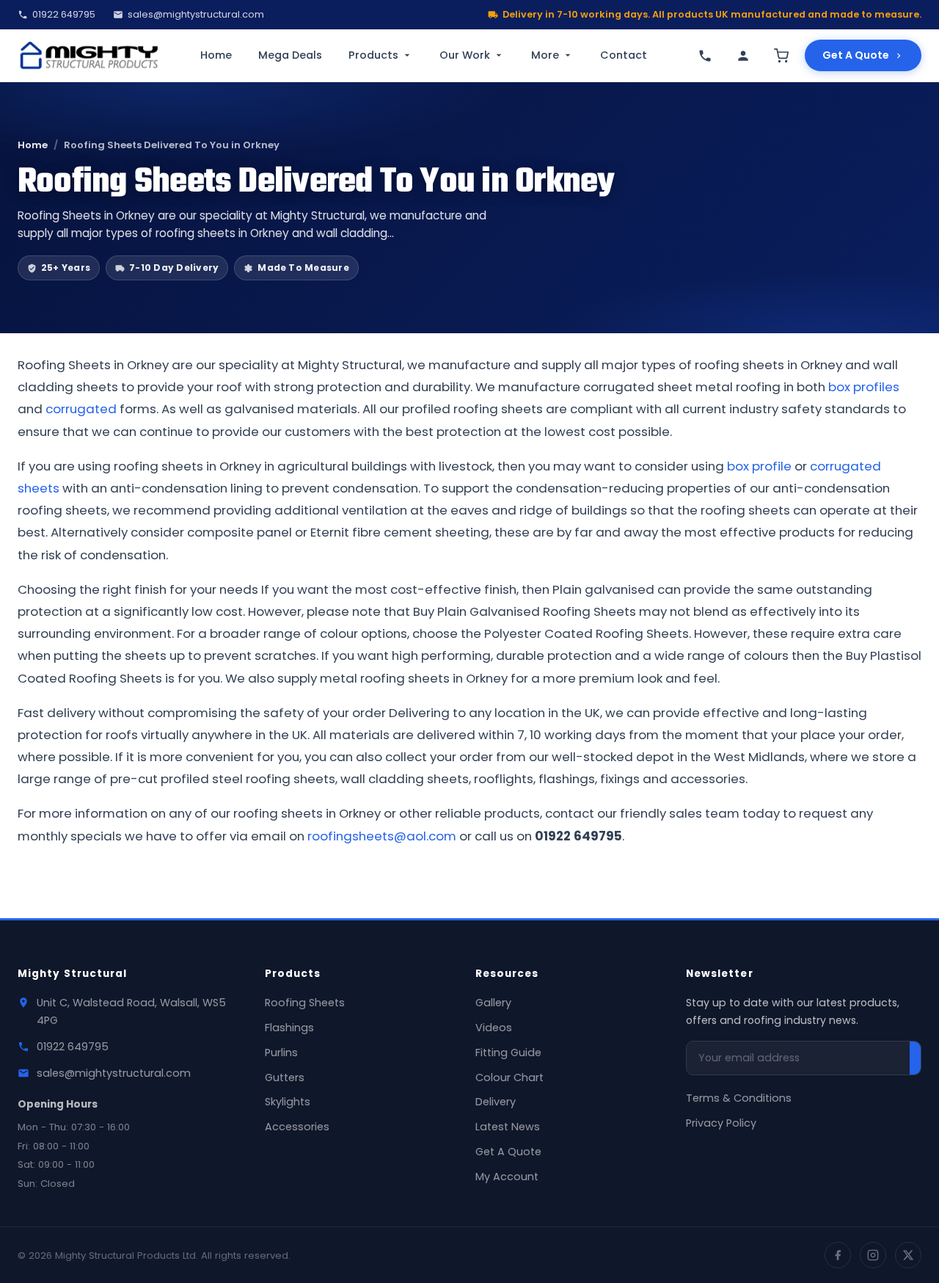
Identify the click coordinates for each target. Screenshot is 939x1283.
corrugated (81, 409)
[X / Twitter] (908, 1255)
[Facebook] (838, 1255)
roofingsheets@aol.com (381, 836)
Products (373, 55)
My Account (506, 1176)
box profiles (863, 387)
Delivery (495, 1101)
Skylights (287, 1101)
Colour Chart (509, 1077)
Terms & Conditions (739, 1098)
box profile (759, 466)
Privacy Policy (721, 1123)
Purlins (281, 1052)
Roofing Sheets (305, 1002)
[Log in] (743, 55)
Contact (623, 55)
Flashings (289, 1027)
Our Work (464, 55)
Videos (493, 1027)
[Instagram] (873, 1255)
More (545, 55)
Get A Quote (855, 55)
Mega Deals (290, 55)
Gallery (493, 1002)
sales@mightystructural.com (196, 14)
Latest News (507, 1126)
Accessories (297, 1126)
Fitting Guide (508, 1052)
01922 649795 (63, 14)
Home (216, 55)
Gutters (284, 1077)
